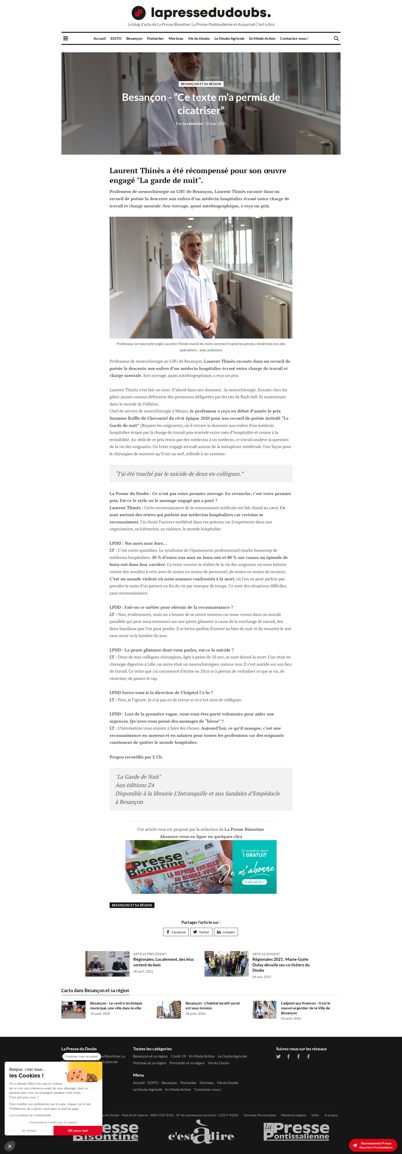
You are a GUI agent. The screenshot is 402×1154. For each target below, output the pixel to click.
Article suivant (266, 954)
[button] (9, 1146)
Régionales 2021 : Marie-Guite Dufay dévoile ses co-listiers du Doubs (281, 965)
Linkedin (229, 932)
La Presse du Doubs (105, 1115)
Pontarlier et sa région (187, 1063)
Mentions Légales (293, 1115)
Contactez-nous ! (294, 38)
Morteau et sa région (149, 1063)
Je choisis (29, 1130)
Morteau (176, 38)
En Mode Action (262, 38)
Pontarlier (155, 38)
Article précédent (149, 954)
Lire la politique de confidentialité (30, 1115)
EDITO (116, 38)
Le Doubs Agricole (229, 38)
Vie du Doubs (199, 38)
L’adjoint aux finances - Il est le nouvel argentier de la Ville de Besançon (305, 1008)
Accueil (100, 38)
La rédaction (189, 123)
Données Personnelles (260, 1115)
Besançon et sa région (201, 84)
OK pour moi (78, 1130)
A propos (331, 1115)
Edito (315, 1115)
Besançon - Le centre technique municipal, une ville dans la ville (116, 1005)
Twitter (204, 932)
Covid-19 (178, 1056)
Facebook (179, 932)
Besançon (134, 38)
